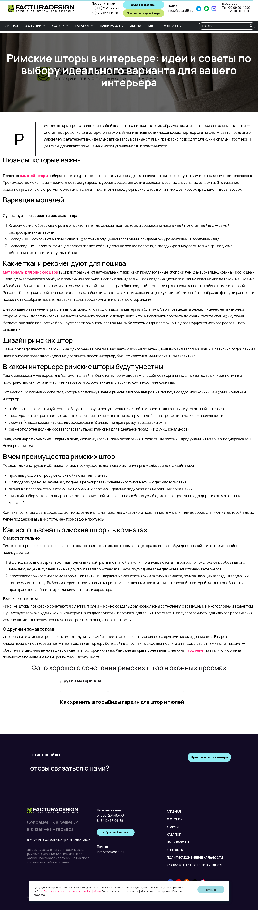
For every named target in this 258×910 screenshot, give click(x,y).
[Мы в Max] (215, 8)
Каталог (82, 26)
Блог (152, 26)
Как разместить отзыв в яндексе (194, 865)
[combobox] (227, 26)
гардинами (195, 650)
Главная (10, 26)
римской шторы (34, 175)
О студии (33, 26)
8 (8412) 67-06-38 (105, 13)
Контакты (172, 26)
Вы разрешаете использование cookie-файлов (72, 891)
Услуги (58, 26)
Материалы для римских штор (30, 272)
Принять (211, 889)
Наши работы (111, 26)
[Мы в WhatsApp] (207, 8)
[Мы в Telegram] (200, 8)
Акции (135, 26)
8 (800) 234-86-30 (105, 8)
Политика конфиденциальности (195, 858)
